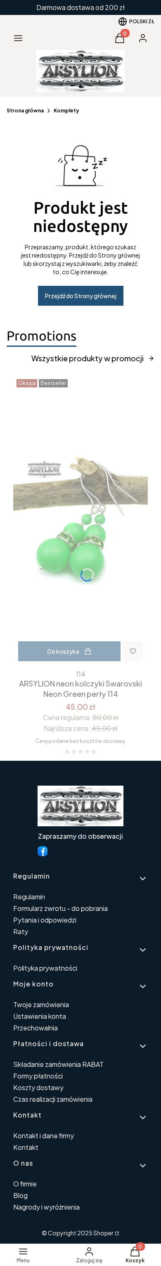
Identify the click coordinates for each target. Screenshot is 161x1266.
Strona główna (25, 110)
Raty (20, 931)
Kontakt (25, 1147)
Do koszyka (63, 651)
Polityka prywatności (45, 968)
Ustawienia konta (39, 1016)
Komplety (66, 110)
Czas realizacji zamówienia (52, 1099)
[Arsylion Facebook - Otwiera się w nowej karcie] (42, 851)
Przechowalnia (35, 1027)
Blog (20, 1195)
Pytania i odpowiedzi (44, 919)
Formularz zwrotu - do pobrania (60, 908)
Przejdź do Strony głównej (80, 295)
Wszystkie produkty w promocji (87, 358)
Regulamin (29, 896)
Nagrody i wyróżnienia (46, 1207)
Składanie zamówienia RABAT (58, 1064)
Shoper (103, 1233)
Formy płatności (38, 1075)
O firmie (25, 1183)
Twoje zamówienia (41, 1004)
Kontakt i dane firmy (43, 1135)
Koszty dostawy (38, 1087)
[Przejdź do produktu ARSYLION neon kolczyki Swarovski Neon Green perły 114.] (80, 521)
